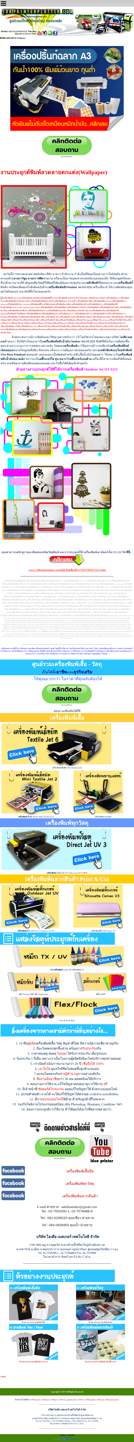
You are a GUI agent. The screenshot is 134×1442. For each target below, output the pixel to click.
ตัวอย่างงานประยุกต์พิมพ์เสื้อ (33, 1322)
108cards (100, 1400)
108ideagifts (90, 1400)
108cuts (62, 1400)
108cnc (81, 1400)
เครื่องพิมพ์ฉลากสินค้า (80, 1196)
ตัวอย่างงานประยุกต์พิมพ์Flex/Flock (33, 1362)
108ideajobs (35, 1400)
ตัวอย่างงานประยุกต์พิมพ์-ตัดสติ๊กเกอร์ (100, 1362)
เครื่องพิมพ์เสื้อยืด (80, 1171)
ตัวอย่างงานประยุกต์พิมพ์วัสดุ (100, 1322)
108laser (54, 1400)
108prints (45, 1400)
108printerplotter (112, 1400)
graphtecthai (72, 1400)
